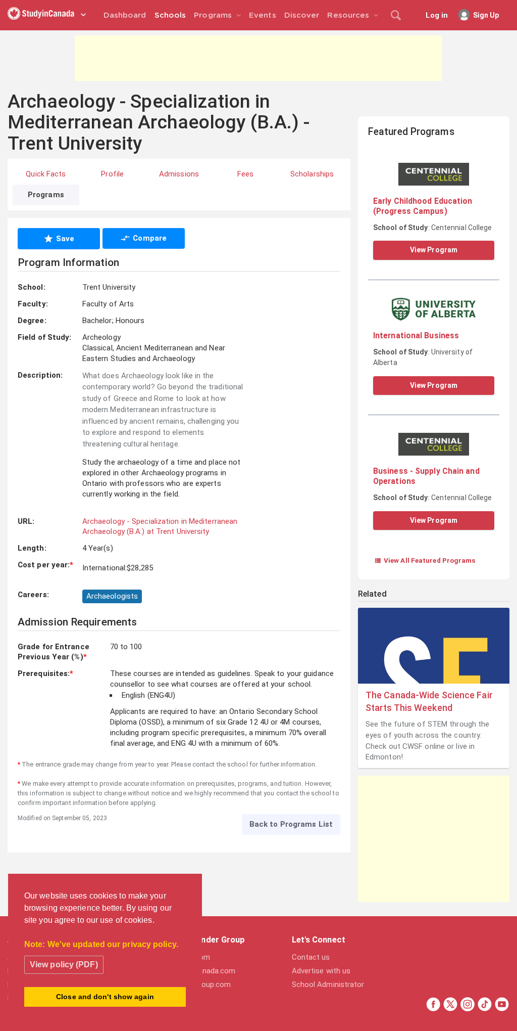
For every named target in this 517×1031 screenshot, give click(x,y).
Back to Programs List (291, 824)
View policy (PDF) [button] (64, 964)
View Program (433, 250)
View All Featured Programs (425, 560)
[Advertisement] (258, 58)
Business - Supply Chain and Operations (426, 476)
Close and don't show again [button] (105, 997)
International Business (416, 335)
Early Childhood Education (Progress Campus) (423, 206)
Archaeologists (112, 596)
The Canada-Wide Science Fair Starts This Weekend (429, 701)
